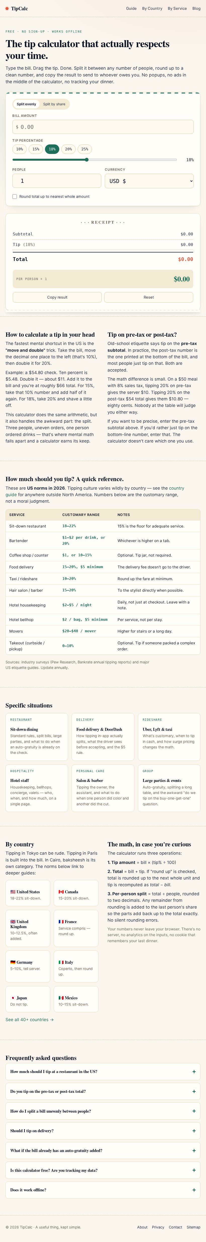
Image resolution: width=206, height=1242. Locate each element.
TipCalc (19, 8)
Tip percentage (27, 140)
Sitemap (193, 1227)
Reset (149, 297)
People (19, 169)
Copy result (57, 297)
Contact (175, 1227)
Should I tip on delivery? (32, 1130)
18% (52, 149)
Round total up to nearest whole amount (54, 196)
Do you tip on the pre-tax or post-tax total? (48, 1091)
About (142, 1227)
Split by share (54, 104)
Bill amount (24, 116)
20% (68, 149)
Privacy (158, 1227)
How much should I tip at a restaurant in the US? (53, 1071)
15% (35, 149)
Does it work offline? (28, 1190)
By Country (152, 8)
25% (84, 149)
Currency (115, 169)
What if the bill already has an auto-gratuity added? (56, 1150)
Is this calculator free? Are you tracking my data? (53, 1170)
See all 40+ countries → (30, 1019)
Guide (131, 8)
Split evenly (26, 104)
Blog (196, 8)
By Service (177, 8)
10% (19, 149)
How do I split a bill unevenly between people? (50, 1111)
